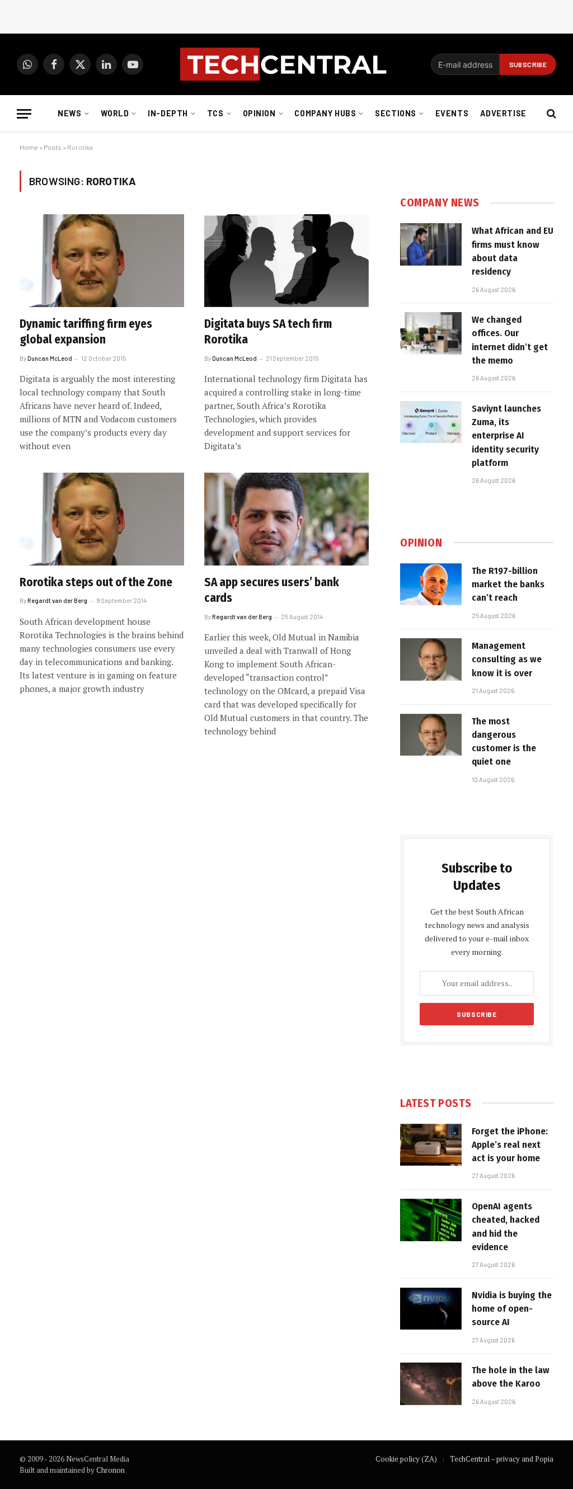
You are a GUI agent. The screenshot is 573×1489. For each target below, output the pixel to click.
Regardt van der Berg (57, 600)
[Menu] (24, 113)
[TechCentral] (286, 64)
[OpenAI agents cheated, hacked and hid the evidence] (431, 1220)
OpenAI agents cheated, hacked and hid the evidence (505, 1226)
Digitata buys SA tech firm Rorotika (268, 332)
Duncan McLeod (49, 358)
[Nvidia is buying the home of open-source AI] (431, 1309)
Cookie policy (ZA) (406, 1459)
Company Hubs (325, 113)
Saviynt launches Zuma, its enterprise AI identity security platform (506, 436)
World (115, 113)
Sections (395, 113)
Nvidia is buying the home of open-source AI (512, 1308)
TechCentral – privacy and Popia (501, 1459)
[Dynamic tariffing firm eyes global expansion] (102, 260)
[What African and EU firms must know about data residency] (431, 244)
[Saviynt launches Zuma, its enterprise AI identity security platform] (431, 422)
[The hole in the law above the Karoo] (431, 1384)
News (69, 113)
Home (29, 147)
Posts (53, 147)
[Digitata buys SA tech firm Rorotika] (286, 260)
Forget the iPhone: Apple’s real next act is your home (510, 1145)
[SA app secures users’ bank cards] (286, 519)
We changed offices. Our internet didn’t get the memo (510, 340)
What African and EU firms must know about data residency (512, 251)
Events (451, 113)
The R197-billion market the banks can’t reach (508, 584)
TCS (215, 113)
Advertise (503, 113)
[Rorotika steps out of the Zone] (102, 519)
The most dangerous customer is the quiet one (504, 741)
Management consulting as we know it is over (507, 659)
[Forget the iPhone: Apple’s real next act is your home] (431, 1145)
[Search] (550, 113)
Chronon (110, 1470)
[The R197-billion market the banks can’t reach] (431, 584)
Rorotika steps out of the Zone (96, 582)
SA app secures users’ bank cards (271, 590)
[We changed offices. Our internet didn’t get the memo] (431, 333)
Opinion (259, 113)
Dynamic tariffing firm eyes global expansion (86, 332)
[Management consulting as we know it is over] (431, 659)
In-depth (168, 113)
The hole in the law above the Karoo (510, 1376)
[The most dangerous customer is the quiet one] (431, 735)
